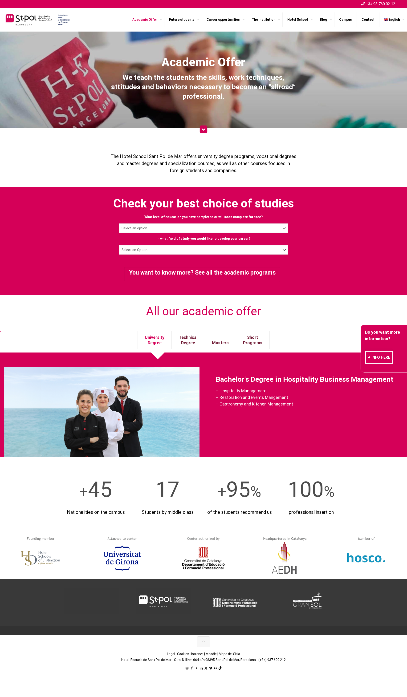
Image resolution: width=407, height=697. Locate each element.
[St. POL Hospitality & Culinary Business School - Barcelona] (38, 19)
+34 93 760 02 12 (380, 4)
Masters (220, 342)
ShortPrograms (252, 340)
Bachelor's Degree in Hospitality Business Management (304, 379)
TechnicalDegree (188, 340)
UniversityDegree (154, 340)
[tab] (155, 340)
